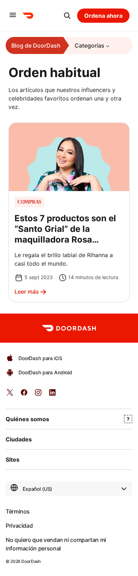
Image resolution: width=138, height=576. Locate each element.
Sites (12, 459)
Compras (29, 202)
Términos (18, 511)
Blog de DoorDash (36, 45)
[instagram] (38, 395)
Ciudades (19, 439)
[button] (69, 212)
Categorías (89, 45)
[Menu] (12, 15)
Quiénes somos (27, 419)
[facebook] (24, 395)
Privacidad (19, 525)
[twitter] (10, 395)
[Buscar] (67, 15)
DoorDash (30, 561)
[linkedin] (52, 395)
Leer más (27, 291)
